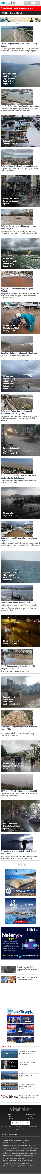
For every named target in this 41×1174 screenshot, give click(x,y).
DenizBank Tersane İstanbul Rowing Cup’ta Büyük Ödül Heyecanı (20, 1148)
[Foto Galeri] (31, 3)
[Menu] (25, 3)
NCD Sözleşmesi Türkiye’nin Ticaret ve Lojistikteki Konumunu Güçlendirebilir (18, 1151)
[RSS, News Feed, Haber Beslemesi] (20, 1123)
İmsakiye (30, 1118)
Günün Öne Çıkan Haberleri (9, 1134)
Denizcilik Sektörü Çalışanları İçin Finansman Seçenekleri (18, 1155)
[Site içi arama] (38, 3)
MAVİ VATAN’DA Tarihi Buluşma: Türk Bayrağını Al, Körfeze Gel (19, 1153)
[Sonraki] (25, 865)
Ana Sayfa (10, 1114)
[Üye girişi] (24, 1123)
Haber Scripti (18, 1129)
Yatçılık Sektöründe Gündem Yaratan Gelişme (15, 1143)
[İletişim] (35, 3)
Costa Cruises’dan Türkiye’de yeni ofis (13, 1158)
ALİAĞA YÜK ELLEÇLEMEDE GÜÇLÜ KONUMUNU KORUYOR (19, 1145)
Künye (10, 1116)
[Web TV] (28, 3)
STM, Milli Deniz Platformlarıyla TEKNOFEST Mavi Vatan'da (18, 1166)
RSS (30, 1116)
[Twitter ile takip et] (17, 1123)
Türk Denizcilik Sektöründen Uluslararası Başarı (16, 1163)
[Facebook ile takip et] (13, 1123)
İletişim (10, 1118)
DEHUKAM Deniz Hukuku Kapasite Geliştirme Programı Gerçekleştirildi (16, 1161)
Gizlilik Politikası (30, 1114)
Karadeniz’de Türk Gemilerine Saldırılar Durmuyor (16, 1140)
